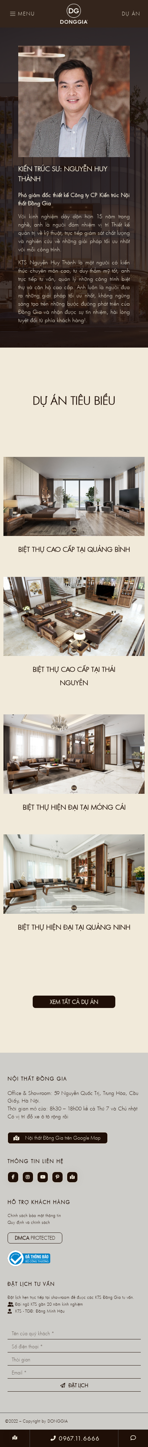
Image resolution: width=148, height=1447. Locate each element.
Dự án (131, 13)
